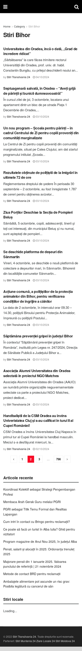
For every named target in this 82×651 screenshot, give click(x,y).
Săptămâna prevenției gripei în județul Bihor (38, 335)
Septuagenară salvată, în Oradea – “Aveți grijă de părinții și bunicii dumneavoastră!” (39, 91)
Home (6, 26)
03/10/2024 (42, 116)
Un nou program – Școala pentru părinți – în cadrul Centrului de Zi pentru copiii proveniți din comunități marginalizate (41, 132)
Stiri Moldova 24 (65, 641)
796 (58, 459)
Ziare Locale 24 (45, 641)
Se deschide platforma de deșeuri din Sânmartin (32, 254)
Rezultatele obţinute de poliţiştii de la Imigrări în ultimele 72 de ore (40, 175)
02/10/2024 (42, 449)
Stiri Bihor (34, 26)
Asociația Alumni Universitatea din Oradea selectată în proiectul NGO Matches (36, 373)
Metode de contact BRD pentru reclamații (31, 574)
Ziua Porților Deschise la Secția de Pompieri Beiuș (38, 215)
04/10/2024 (42, 77)
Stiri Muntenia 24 (26, 641)
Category (19, 26)
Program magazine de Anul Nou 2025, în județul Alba (40, 541)
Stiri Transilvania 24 (18, 77)
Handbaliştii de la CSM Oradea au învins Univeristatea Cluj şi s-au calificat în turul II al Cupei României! (38, 420)
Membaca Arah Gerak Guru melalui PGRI (32, 502)
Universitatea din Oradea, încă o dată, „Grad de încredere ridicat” (40, 51)
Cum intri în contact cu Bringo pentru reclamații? (36, 521)
